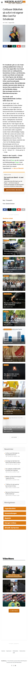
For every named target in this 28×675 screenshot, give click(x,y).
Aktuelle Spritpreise (12, 528)
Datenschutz (22, 651)
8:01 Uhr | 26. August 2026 (13, 487)
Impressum (8, 651)
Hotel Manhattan (17, 662)
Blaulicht (8, 518)
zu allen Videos (14, 610)
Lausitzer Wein (17, 660)
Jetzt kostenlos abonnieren (14, 190)
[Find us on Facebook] (11, 665)
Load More (14, 437)
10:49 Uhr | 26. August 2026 (13, 464)
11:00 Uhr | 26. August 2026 (13, 456)
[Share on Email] (19, 46)
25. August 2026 (9, 342)
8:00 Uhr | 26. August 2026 (13, 495)
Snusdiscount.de (10, 662)
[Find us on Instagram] (13, 665)
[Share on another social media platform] (23, 46)
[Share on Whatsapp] (14, 46)
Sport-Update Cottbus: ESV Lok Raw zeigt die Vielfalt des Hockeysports (14, 409)
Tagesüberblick (10, 508)
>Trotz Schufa (10, 660)
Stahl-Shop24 (23, 660)
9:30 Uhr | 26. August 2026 (13, 472)
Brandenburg (7, 222)
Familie (6, 382)
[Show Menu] (2, 2)
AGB (14, 652)
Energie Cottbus (10, 523)
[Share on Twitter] (9, 46)
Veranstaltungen (11, 513)
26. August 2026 (9, 235)
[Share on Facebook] (5, 46)
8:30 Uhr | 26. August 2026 (13, 479)
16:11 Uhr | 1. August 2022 (8, 22)
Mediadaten (15, 651)
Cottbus (6, 240)
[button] (14, 572)
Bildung (6, 311)
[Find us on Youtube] (15, 665)
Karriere (3, 651)
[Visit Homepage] (15, 2)
